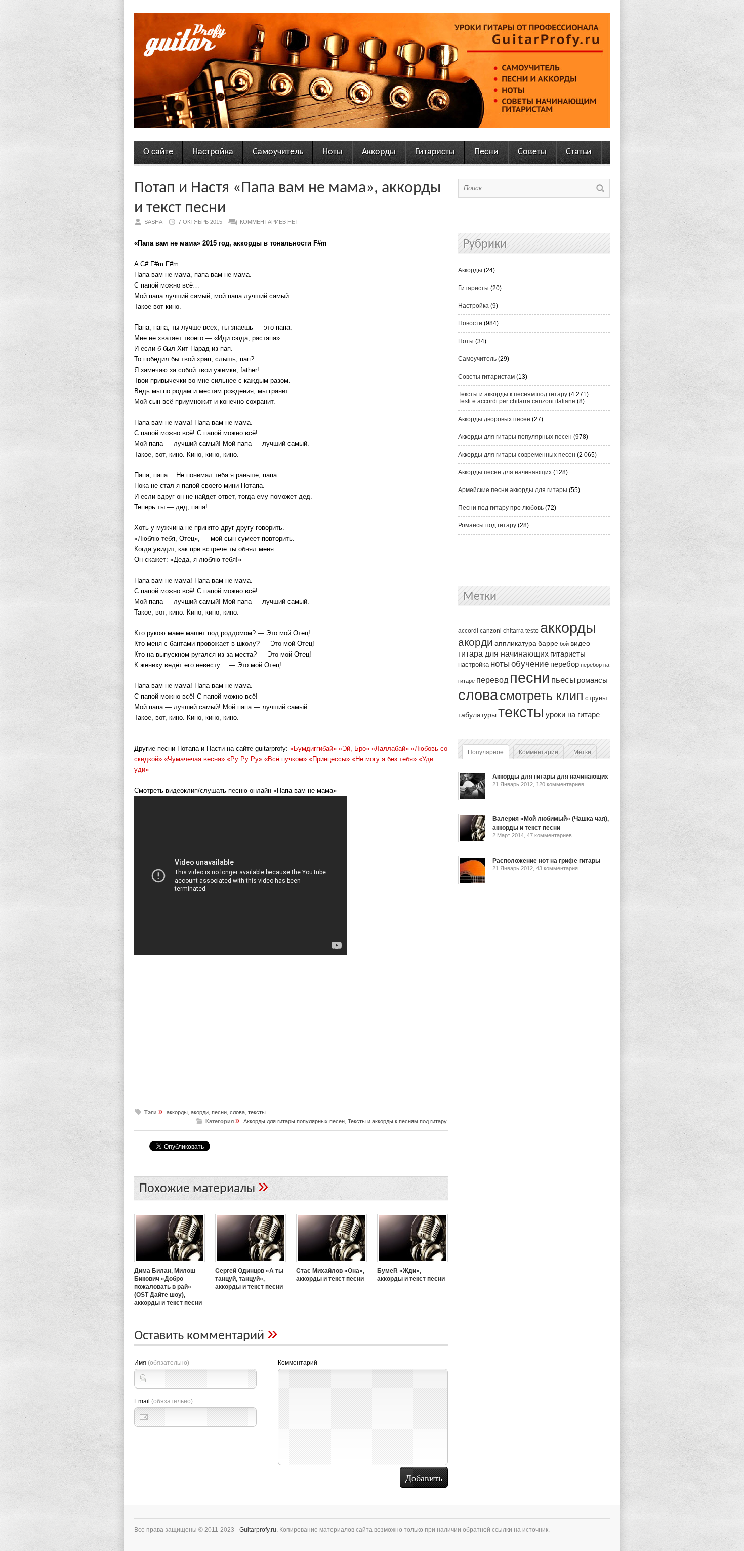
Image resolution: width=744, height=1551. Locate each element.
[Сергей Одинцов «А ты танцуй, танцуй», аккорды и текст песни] (250, 1263)
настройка (473, 664)
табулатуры (477, 715)
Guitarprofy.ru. (258, 1529)
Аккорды (379, 152)
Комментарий (297, 1362)
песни (219, 1112)
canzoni (491, 630)
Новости (470, 323)
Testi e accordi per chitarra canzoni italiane (516, 401)
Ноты (332, 152)
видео (580, 643)
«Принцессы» (329, 759)
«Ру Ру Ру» (244, 759)
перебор (564, 664)
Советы (532, 152)
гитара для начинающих (503, 653)
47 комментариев (549, 835)
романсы (592, 680)
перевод (492, 680)
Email (163, 1401)
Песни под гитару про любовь (501, 507)
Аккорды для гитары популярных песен (294, 1121)
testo (532, 630)
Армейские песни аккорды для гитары (512, 490)
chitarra (513, 630)
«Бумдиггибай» (313, 748)
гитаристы (568, 654)
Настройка (212, 152)
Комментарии (538, 752)
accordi (468, 630)
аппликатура (515, 643)
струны (596, 698)
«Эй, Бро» (354, 748)
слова (237, 1112)
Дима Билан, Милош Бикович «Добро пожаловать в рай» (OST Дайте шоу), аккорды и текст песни (168, 1287)
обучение (530, 664)
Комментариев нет (269, 222)
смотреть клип (542, 695)
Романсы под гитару (487, 525)
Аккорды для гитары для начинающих (550, 776)
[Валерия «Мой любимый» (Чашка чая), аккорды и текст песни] (472, 840)
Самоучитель (278, 152)
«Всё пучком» (285, 759)
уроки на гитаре (573, 714)
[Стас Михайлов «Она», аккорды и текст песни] (331, 1263)
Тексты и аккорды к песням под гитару (397, 1121)
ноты (500, 664)
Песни (486, 152)
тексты (257, 1112)
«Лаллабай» (390, 748)
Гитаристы (435, 152)
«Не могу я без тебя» (384, 759)
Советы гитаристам (486, 376)
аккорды (177, 1112)
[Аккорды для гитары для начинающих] (472, 798)
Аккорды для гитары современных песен (516, 454)
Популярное (486, 752)
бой (564, 644)
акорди (200, 1112)
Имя (161, 1362)
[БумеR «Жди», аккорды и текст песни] (412, 1263)
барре (548, 643)
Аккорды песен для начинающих (505, 472)
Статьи (579, 152)
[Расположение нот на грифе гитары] (472, 882)
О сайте (158, 152)
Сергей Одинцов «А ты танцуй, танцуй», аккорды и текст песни (249, 1278)
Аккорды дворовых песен (494, 419)
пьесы (563, 680)
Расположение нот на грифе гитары (546, 860)
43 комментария (557, 868)
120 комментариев (560, 784)
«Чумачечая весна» (194, 759)
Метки (582, 752)
